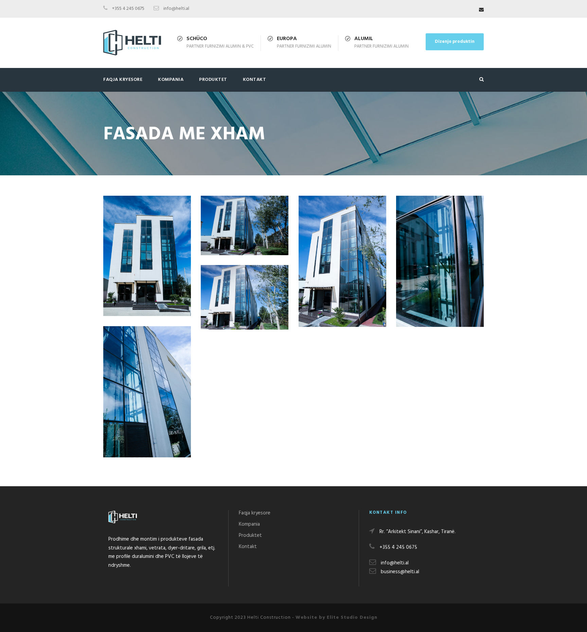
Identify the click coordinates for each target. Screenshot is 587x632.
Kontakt (254, 80)
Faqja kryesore (122, 80)
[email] (481, 10)
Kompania (170, 80)
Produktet (213, 80)
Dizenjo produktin (455, 41)
